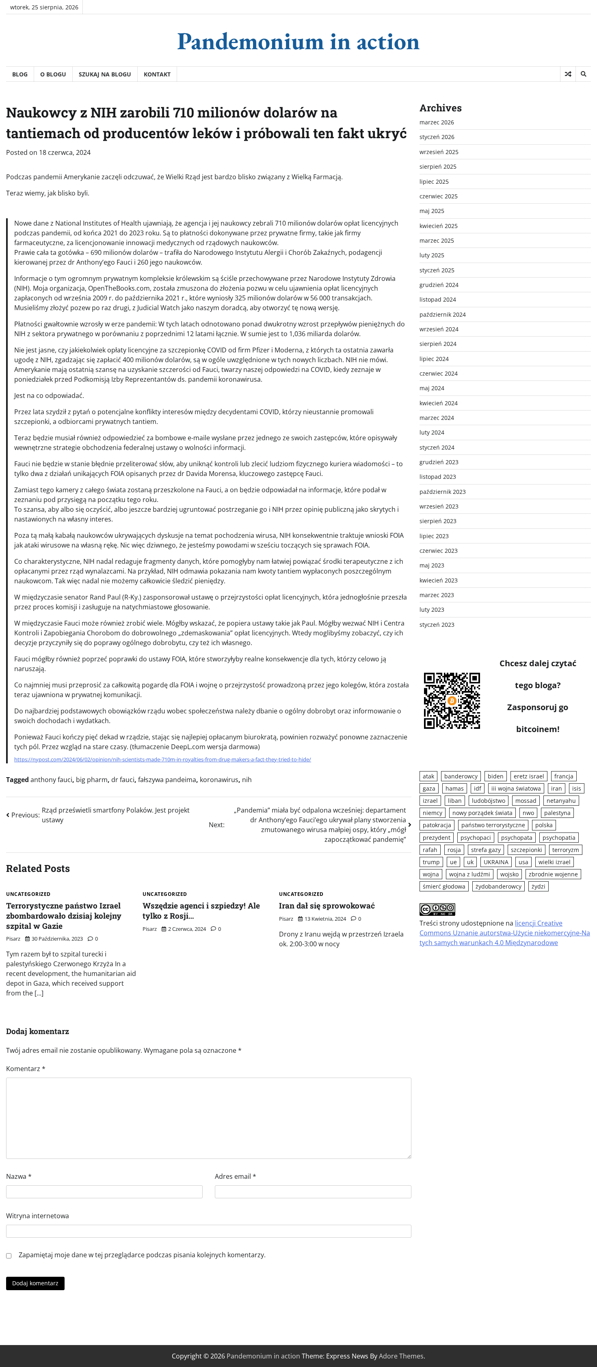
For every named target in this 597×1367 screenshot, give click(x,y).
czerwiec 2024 (439, 373)
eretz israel (529, 776)
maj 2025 (432, 211)
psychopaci (476, 837)
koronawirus (219, 779)
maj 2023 (432, 565)
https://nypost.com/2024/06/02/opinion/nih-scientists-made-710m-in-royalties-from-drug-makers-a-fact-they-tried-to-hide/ (162, 759)
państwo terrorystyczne (493, 825)
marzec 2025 (437, 240)
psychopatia (559, 837)
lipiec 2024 (434, 359)
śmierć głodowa (444, 886)
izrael (430, 800)
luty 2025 (432, 255)
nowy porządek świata (482, 813)
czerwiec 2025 (439, 196)
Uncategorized (28, 894)
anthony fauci (51, 779)
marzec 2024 (437, 418)
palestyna (557, 813)
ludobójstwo (488, 800)
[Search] (583, 74)
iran (556, 788)
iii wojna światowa (516, 788)
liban (455, 800)
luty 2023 (432, 609)
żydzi (538, 886)
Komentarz (25, 1068)
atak (428, 776)
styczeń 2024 (437, 447)
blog (20, 74)
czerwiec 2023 (439, 550)
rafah (430, 850)
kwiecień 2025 (439, 226)
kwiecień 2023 (439, 580)
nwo (528, 813)
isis (576, 788)
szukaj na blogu (105, 74)
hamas (455, 788)
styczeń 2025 (437, 270)
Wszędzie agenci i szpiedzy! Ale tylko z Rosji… (201, 910)
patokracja (437, 825)
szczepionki (526, 850)
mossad (525, 800)
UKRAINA (496, 862)
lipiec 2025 (434, 181)
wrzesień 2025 (439, 152)
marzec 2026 (437, 122)
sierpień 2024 (438, 344)
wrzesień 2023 (439, 506)
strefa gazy (486, 850)
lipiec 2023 (434, 536)
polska (544, 825)
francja (563, 776)
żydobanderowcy (498, 886)
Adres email (235, 1176)
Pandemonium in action (298, 41)
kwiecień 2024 (439, 403)
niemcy (432, 813)
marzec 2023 (437, 595)
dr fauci (122, 779)
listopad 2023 (438, 476)
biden (496, 776)
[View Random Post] (567, 74)
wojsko (509, 874)
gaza (429, 788)
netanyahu (561, 800)
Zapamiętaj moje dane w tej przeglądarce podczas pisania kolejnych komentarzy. (142, 1254)
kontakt (157, 74)
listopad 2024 (438, 299)
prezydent (436, 837)
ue (453, 862)
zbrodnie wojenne (553, 874)
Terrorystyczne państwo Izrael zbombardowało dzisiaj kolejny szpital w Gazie (63, 915)
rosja (454, 850)
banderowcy (461, 776)
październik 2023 (443, 492)
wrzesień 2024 (439, 329)
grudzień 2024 (439, 285)
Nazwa (19, 1176)
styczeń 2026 (437, 137)
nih (247, 779)
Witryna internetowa (37, 1215)
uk (470, 862)
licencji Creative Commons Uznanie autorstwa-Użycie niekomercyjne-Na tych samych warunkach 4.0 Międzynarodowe (505, 933)
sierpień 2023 (438, 521)
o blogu (53, 74)
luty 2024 (432, 432)
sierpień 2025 (438, 166)
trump (431, 862)
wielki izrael (555, 862)
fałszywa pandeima (167, 779)
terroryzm (565, 850)
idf (477, 788)
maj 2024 (432, 388)
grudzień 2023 (439, 462)
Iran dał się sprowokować (327, 905)
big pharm (92, 779)
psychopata (516, 837)
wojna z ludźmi (469, 874)
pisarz (13, 938)
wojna (431, 874)
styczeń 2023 (437, 624)
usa (523, 862)
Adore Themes (401, 1356)
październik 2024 (443, 314)
